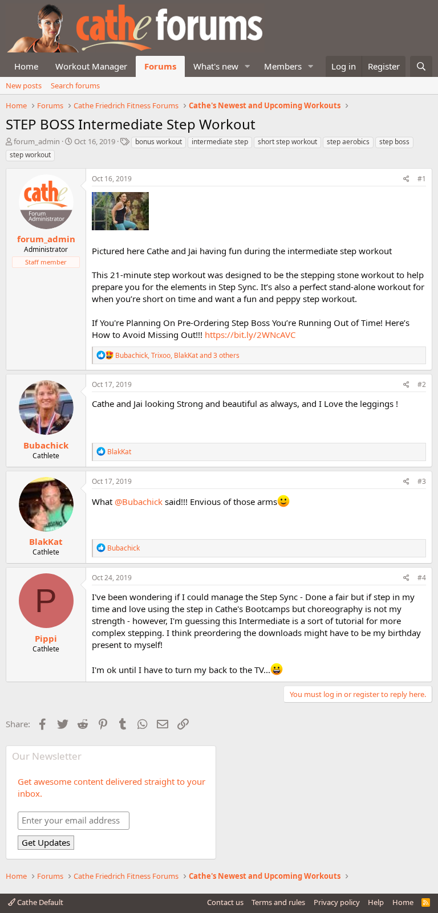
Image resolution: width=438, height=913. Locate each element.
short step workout (287, 141)
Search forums (75, 85)
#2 (421, 384)
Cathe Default (39, 902)
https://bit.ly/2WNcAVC (250, 334)
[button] (248, 66)
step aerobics (348, 141)
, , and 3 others (177, 355)
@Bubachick (139, 501)
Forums (160, 66)
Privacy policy (337, 902)
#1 (421, 179)
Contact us (225, 902)
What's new (215, 66)
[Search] (421, 66)
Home (26, 66)
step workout (30, 155)
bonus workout (158, 141)
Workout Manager (91, 66)
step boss (394, 141)
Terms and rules (278, 902)
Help (376, 902)
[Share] (406, 179)
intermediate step (220, 141)
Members (283, 66)
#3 (421, 481)
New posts (24, 85)
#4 (421, 577)
